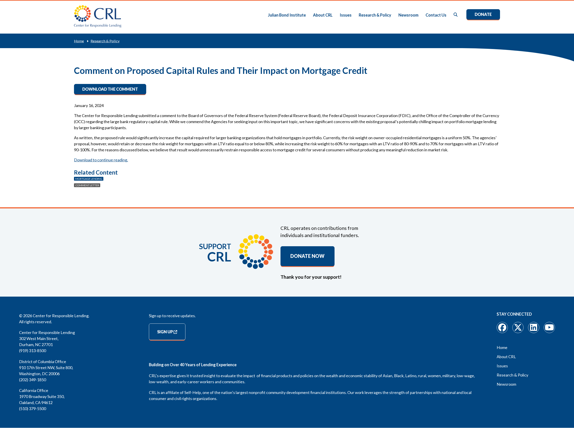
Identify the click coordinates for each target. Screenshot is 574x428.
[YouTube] (549, 327)
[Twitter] (518, 327)
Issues (346, 15)
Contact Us (436, 15)
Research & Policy (375, 15)
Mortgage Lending (88, 178)
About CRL (323, 15)
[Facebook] (502, 327)
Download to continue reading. (101, 159)
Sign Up (165, 331)
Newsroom (408, 15)
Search (456, 15)
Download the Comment (110, 89)
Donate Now (307, 256)
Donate (483, 14)
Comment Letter (87, 185)
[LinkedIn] (533, 327)
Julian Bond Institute (287, 15)
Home (79, 41)
